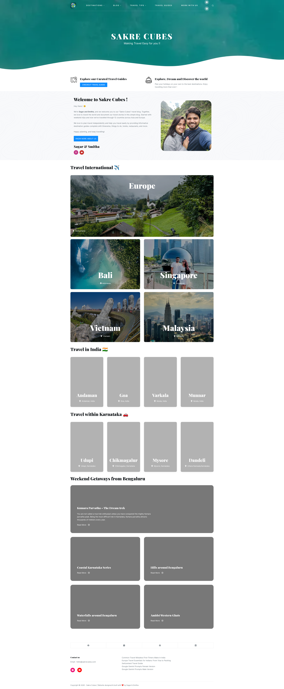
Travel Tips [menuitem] (137, 5)
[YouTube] (207, 8)
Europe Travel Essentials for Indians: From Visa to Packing (146, 660)
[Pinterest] (160, 645)
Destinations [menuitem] (94, 5)
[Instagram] (207, 2)
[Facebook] (88, 645)
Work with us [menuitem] (189, 5)
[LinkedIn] (196, 645)
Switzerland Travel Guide (132, 663)
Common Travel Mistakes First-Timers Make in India (143, 657)
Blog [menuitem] (116, 5)
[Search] (213, 5)
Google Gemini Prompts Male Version (137, 669)
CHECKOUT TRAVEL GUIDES (93, 85)
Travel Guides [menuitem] (163, 5)
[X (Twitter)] (124, 645)
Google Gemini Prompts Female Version (138, 666)
